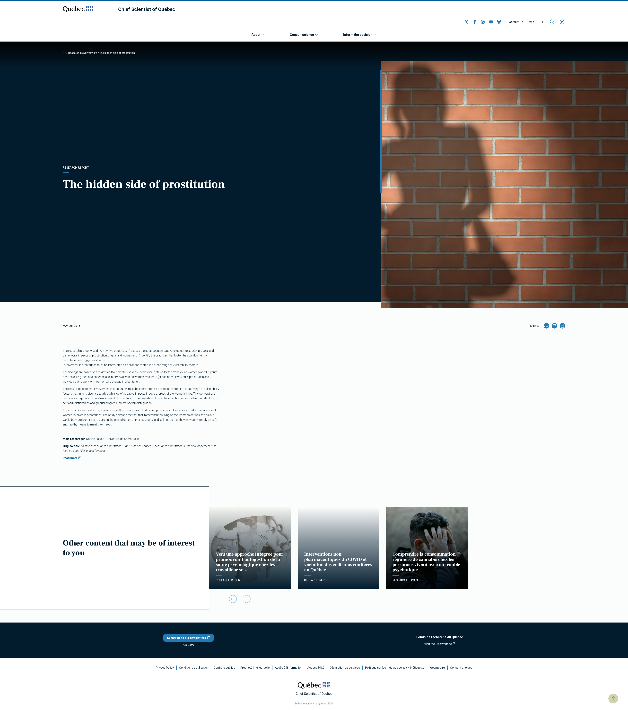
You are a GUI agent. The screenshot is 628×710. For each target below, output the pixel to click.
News (530, 22)
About (255, 35)
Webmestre (437, 667)
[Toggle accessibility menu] (562, 22)
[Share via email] (554, 326)
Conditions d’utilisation (194, 667)
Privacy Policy (165, 667)
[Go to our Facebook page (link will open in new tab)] (474, 22)
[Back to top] (613, 698)
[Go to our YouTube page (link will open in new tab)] (491, 22)
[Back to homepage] (64, 52)
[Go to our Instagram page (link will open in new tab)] (483, 22)
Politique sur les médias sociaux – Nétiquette (394, 667)
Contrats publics (224, 667)
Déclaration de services (345, 667)
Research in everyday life (82, 52)
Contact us (516, 22)
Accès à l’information (288, 667)
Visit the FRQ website (438, 644)
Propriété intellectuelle (255, 667)
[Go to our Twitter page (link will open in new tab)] (466, 22)
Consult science (302, 35)
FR (544, 22)
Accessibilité (315, 667)
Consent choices (461, 667)
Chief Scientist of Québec (146, 9)
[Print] (562, 326)
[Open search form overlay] (552, 22)
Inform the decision (357, 35)
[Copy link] (546, 326)
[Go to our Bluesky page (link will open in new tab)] (499, 22)
